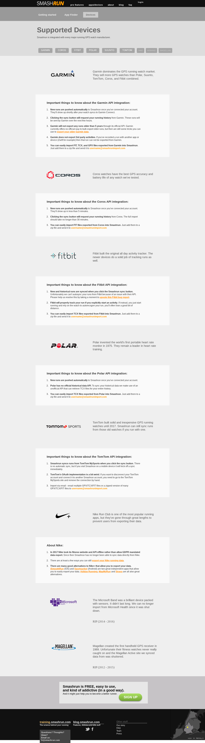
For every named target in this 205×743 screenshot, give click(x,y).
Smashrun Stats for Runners (51, 3)
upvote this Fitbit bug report (114, 297)
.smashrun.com (55, 722)
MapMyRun (105, 571)
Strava (119, 571)
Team (118, 731)
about (111, 5)
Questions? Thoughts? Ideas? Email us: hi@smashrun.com (52, 736)
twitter (87, 729)
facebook (92, 729)
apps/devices (96, 5)
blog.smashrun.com (86, 722)
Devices (90, 14)
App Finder (71, 14)
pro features (77, 5)
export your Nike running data (108, 560)
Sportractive (80, 569)
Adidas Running (89, 571)
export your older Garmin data (73, 132)
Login (140, 2)
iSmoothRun (57, 569)
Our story (120, 725)
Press (119, 733)
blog (121, 5)
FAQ (130, 5)
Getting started (47, 14)
